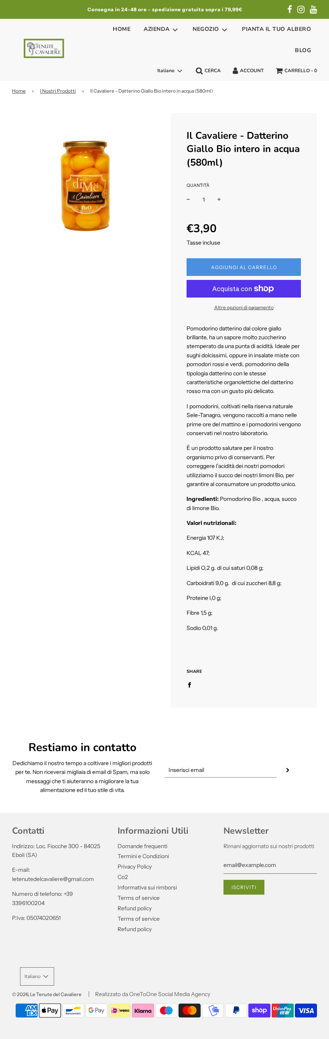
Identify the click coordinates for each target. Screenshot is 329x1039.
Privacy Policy (135, 866)
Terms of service (139, 897)
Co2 (123, 877)
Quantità (198, 185)
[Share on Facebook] (192, 684)
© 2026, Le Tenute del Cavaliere (46, 994)
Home (121, 29)
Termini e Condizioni (143, 856)
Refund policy (135, 908)
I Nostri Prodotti (58, 91)
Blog (303, 50)
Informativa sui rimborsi (147, 887)
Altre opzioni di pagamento (244, 307)
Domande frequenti (142, 846)
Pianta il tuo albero (276, 29)
